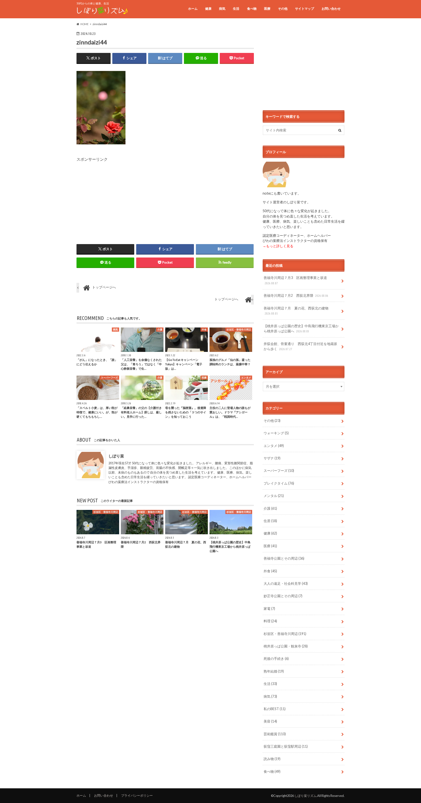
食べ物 (252, 8)
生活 (236, 8)
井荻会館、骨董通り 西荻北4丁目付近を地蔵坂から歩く (300, 346)
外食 (270, 571)
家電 (269, 608)
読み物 (272, 759)
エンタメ (274, 446)
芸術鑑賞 (275, 734)
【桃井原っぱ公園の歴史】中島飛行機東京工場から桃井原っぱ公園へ (301, 328)
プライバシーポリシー (137, 795)
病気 (222, 8)
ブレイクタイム (279, 483)
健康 (208, 8)
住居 (270, 521)
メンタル (274, 496)
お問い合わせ (331, 8)
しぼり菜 (116, 456)
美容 (270, 721)
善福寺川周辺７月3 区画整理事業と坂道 (295, 280)
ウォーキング (276, 433)
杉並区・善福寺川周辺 (285, 634)
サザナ (272, 458)
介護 (270, 508)
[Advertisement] (165, 196)
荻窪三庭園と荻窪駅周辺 (286, 746)
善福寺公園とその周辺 (284, 558)
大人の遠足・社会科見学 (286, 583)
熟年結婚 (274, 671)
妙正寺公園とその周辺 (283, 596)
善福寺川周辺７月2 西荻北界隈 (296, 295)
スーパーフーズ (279, 470)
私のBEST (275, 709)
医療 (267, 8)
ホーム (193, 8)
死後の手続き (276, 658)
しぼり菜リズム (305, 796)
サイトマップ (304, 8)
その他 (282, 8)
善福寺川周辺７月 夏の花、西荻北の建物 (296, 310)
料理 (270, 621)
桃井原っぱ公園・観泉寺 (286, 646)
